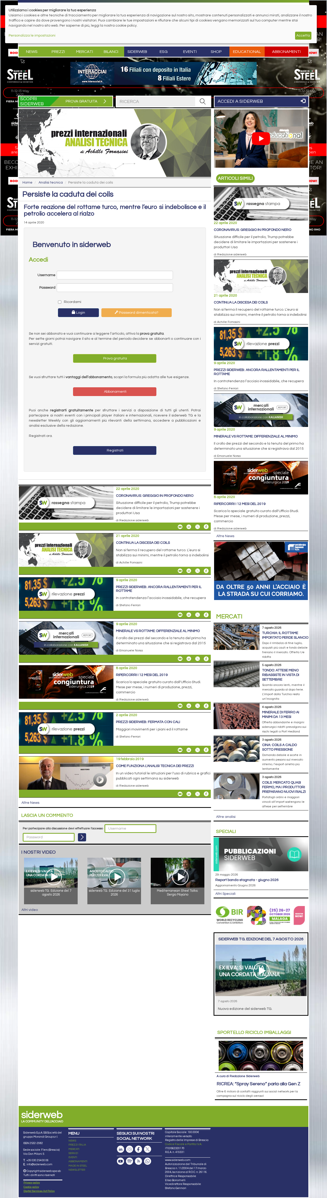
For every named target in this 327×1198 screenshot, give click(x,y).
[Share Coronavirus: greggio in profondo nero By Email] (180, 526)
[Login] (82, 837)
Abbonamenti (286, 52)
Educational (247, 52)
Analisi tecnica (51, 182)
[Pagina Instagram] (129, 1149)
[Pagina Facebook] (138, 1149)
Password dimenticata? (138, 312)
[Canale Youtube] (120, 1161)
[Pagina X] (147, 1149)
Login (80, 312)
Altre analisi (226, 817)
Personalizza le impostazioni (32, 35)
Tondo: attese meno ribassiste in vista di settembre (280, 675)
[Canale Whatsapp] (147, 1161)
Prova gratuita (114, 358)
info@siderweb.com (39, 1164)
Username (46, 275)
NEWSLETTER (76, 1170)
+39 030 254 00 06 (37, 1160)
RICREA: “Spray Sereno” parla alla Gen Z (258, 1083)
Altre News (30, 803)
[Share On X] (197, 526)
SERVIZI (73, 1153)
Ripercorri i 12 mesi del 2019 (142, 675)
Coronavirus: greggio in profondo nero (154, 496)
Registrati (114, 450)
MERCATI (73, 1149)
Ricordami (72, 302)
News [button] (32, 52)
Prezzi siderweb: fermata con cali (148, 722)
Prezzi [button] (58, 52)
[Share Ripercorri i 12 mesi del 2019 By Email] (180, 706)
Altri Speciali (225, 894)
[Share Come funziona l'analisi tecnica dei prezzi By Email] (180, 794)
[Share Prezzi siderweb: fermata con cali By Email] (180, 750)
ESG (164, 52)
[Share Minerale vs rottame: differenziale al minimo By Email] (180, 659)
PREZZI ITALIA (77, 1145)
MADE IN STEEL (77, 1166)
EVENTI (72, 1157)
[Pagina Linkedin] (120, 1149)
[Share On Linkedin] (189, 526)
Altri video (29, 910)
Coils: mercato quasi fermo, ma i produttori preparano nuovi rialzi (284, 787)
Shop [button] (216, 52)
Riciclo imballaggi (254, 1032)
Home (27, 182)
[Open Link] (163, 73)
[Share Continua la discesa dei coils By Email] (180, 571)
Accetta (303, 35)
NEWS (72, 1140)
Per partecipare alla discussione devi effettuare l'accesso (63, 828)
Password (47, 287)
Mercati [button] (84, 52)
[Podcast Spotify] (129, 1161)
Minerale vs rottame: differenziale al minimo (158, 631)
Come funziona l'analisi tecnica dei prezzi (155, 766)
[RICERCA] (203, 101)
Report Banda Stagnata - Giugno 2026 (246, 880)
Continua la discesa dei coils (143, 543)
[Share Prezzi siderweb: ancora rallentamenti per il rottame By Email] (180, 615)
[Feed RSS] (138, 1161)
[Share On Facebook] (206, 526)
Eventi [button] (190, 52)
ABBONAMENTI (77, 1161)
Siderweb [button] (137, 52)
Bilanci (111, 52)
